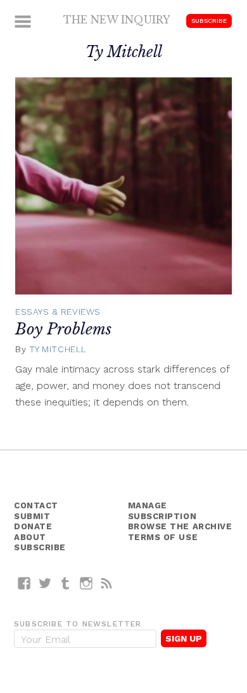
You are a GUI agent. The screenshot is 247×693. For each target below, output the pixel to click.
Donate (33, 526)
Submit (32, 516)
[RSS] (106, 583)
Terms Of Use (163, 537)
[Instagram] (86, 583)
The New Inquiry (116, 19)
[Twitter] (45, 583)
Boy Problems (63, 329)
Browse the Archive (180, 526)
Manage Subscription (162, 511)
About (30, 537)
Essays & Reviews (58, 312)
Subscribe (209, 20)
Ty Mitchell (58, 349)
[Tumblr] (65, 583)
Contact (36, 505)
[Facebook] (24, 583)
